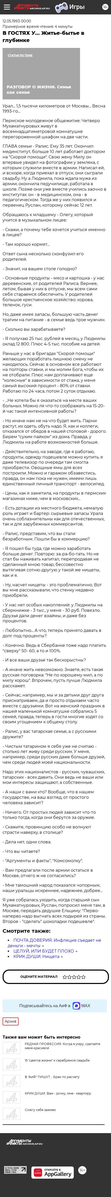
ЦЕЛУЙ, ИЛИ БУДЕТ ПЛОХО (43, 951)
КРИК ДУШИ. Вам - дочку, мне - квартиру (58, 1093)
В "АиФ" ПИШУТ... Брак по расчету (52, 1077)
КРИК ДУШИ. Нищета (36, 956)
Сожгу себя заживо (40, 1110)
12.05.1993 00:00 (17, 21)
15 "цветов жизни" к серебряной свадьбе (57, 1060)
